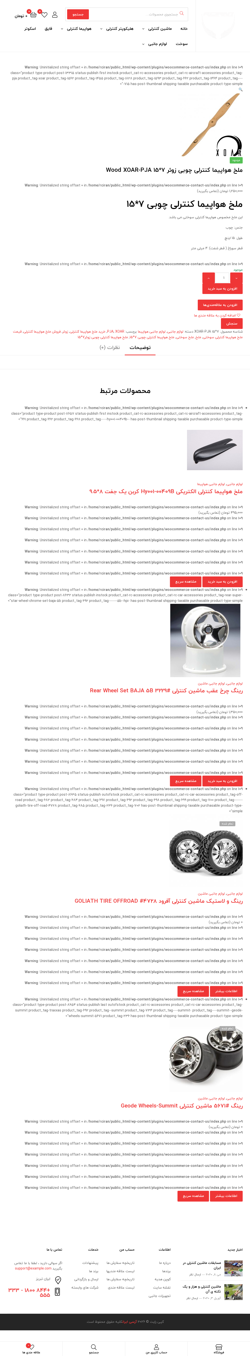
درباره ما (165, 1263)
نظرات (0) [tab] (110, 348)
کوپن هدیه (163, 1279)
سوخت (182, 43)
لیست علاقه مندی (121, 1287)
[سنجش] (119, 453)
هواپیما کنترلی (79, 28)
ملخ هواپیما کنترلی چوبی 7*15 (152, 337)
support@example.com (33, 1268)
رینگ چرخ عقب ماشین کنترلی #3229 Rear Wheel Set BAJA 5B (166, 690)
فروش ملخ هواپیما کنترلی (42, 331)
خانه (184, 28)
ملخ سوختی (185, 337)
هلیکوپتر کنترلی (120, 28)
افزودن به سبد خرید (222, 288)
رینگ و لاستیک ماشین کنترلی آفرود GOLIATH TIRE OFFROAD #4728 (159, 901)
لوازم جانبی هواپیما (152, 331)
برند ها (93, 1271)
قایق (48, 28)
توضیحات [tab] (140, 348)
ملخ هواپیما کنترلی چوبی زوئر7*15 (103, 337)
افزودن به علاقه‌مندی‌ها (220, 305)
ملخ (198, 337)
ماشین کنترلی (160, 28)
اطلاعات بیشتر (226, 991)
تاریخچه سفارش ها (120, 1263)
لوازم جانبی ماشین (211, 683)
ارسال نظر (195, 1274)
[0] (44, 14)
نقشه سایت (162, 1287)
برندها (166, 1271)
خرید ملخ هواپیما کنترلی (87, 331)
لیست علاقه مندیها (120, 1271)
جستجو (78, 14)
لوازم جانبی (157, 43)
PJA (110, 331)
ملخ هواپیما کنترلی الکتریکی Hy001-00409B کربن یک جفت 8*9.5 (166, 491)
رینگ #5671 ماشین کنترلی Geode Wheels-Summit (182, 1105)
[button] (241, 90)
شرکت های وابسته (85, 1287)
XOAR (119, 331)
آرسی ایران (129, 1322)
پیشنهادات (90, 1263)
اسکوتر (30, 28)
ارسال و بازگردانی (86, 1279)
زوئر (65, 331)
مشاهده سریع (107, 453)
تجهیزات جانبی (160, 1296)
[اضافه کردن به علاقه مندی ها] (143, 453)
